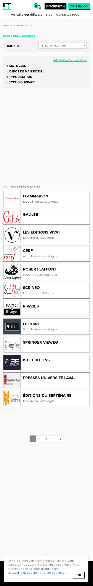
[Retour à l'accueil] (7, 6)
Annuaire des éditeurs (16, 25)
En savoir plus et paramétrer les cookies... (36, 572)
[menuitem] (26, 14)
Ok (79, 575)
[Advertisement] (46, 134)
